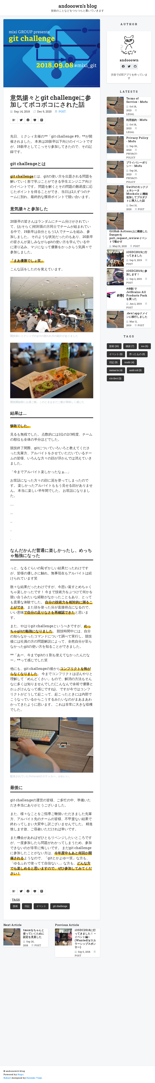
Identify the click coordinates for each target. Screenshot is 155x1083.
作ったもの (137, 354)
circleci (115, 378)
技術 (15, 906)
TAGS (16, 900)
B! (13, 120)
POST (62, 111)
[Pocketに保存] (34, 120)
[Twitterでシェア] (21, 120)
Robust (7, 1078)
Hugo (20, 1074)
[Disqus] (51, 1008)
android (135, 370)
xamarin (115, 370)
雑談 (130, 346)
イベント (41, 906)
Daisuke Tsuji (34, 1078)
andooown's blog (77, 6)
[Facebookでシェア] (28, 120)
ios (144, 346)
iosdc (129, 362)
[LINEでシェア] (41, 120)
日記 (27, 906)
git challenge (60, 906)
